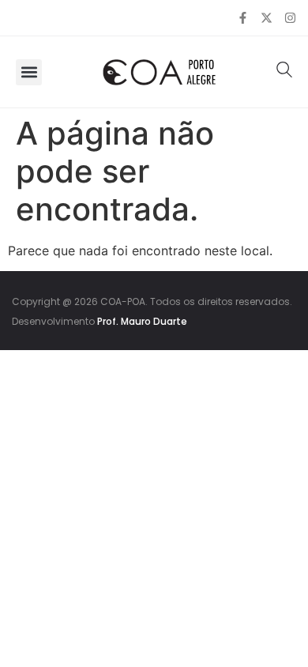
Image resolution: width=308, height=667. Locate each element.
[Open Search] (284, 69)
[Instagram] (290, 18)
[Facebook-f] (243, 18)
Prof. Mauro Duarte (142, 321)
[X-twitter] (266, 18)
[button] (29, 72)
